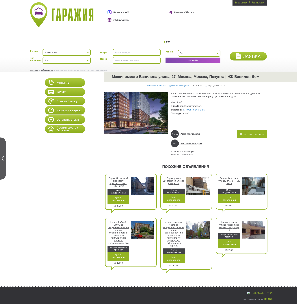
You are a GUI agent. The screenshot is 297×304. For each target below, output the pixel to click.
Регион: (34, 51)
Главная (34, 70)
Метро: (103, 52)
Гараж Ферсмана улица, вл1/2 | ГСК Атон (229, 181)
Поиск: (104, 59)
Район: (169, 52)
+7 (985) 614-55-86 (194, 109)
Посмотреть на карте (156, 86)
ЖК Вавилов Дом (243, 77)
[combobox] (67, 52)
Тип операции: (35, 59)
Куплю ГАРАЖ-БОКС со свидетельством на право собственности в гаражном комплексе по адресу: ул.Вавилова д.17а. (118, 232)
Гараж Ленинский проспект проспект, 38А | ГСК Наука (118, 182)
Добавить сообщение (179, 86)
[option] (167, 13)
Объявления (47, 70)
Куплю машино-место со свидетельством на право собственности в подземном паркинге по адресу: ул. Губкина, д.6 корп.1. (173, 234)
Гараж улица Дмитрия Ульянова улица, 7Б (173, 181)
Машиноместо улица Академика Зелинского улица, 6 (229, 226)
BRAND (268, 299)
